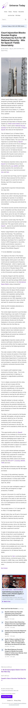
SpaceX (20, 141)
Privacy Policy (17, 700)
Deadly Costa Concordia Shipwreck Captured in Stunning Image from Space (15, 632)
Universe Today (17, 5)
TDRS (2, 462)
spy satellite (14, 166)
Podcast (15, 11)
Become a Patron (6, 696)
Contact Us (10, 700)
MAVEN (23, 460)
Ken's (13, 556)
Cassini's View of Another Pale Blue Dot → (13, 679)
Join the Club (11, 15)
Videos (10, 11)
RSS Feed (18, 15)
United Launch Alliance (14, 123)
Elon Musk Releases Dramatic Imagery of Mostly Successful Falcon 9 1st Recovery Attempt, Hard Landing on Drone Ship (16, 652)
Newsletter (21, 11)
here (2, 172)
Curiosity (17, 460)
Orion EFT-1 (11, 460)
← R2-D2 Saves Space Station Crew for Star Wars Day (13, 670)
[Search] (25, 19)
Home (5, 11)
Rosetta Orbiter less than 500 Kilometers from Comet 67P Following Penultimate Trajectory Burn (15, 614)
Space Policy (4, 50)
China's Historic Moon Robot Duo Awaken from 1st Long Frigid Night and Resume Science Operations (15, 623)
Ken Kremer (5, 48)
